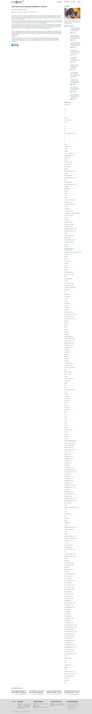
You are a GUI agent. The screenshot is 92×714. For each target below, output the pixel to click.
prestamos (66, 518)
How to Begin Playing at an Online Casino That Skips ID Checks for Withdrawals (19, 692)
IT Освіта (66, 298)
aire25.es (66, 151)
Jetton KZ (66, 305)
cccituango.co (67, 209)
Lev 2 (65, 327)
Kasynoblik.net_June (68, 316)
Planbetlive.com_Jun (68, 476)
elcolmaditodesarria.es (69, 242)
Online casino (67, 381)
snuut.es (66, 558)
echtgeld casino (15, 34)
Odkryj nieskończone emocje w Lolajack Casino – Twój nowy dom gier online (72, 692)
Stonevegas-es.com (68, 596)
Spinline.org (66, 571)
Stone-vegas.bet (67, 576)
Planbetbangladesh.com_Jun (70, 469)
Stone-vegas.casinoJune (69, 580)
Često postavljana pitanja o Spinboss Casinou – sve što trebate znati (54, 692)
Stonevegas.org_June (69, 618)
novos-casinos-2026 (68, 378)
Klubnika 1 (66, 321)
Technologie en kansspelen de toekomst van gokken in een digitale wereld (75, 59)
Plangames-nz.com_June (69, 487)
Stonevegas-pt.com (68, 598)
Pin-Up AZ (66, 394)
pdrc (65, 387)
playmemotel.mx (68, 503)
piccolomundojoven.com (69, 389)
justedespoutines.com (69, 312)
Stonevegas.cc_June (68, 605)
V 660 (65, 669)
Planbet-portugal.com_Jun (70, 449)
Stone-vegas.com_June (69, 585)
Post (65, 509)
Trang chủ (59, 2)
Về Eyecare (66, 2)
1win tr (65, 122)
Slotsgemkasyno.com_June (70, 556)
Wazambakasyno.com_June (70, 674)
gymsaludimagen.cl (68, 279)
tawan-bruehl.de (67, 658)
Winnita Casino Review (69, 676)
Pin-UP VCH (66, 407)
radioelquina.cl (67, 523)
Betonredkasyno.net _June (70, 171)
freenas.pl (66, 263)
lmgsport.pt (66, 334)
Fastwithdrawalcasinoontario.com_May (72, 252)
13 (64, 111)
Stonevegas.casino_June (69, 603)
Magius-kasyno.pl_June (69, 341)
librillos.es (66, 330)
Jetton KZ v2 (67, 307)
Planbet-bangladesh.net (69, 445)
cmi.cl (65, 217)
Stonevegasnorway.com (69, 649)
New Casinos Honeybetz (69, 367)
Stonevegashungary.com (69, 640)
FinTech (66, 256)
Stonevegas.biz (67, 600)
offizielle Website (43, 23)
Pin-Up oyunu (67, 401)
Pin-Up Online (67, 398)
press (65, 516)
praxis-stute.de (67, 514)
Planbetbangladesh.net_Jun (70, 472)
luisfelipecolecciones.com (69, 338)
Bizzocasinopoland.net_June (70, 177)
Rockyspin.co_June (68, 540)
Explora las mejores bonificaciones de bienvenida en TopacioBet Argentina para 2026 (75, 66)
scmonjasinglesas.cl (68, 547)
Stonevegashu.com (68, 638)
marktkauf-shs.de (68, 347)
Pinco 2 (65, 416)
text (65, 660)
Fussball (66, 265)
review (65, 532)
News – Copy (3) (67, 374)
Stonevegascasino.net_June (70, 627)
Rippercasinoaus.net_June (70, 536)
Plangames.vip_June (68, 492)
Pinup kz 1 (66, 434)
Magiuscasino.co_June (69, 343)
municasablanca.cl (68, 363)
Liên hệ (78, 2)
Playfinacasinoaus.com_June (70, 500)
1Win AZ (65, 118)
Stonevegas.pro (67, 620)
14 (64, 113)
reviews (66, 534)
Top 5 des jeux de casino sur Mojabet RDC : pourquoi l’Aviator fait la (75, 74)
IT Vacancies (67, 294)
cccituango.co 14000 (68, 211)
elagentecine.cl (67, 237)
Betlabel (66, 169)
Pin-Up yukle (67, 409)
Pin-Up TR (66, 403)
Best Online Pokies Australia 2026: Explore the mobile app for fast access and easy (75, 37)
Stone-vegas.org (67, 591)
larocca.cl (66, 323)
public (65, 520)
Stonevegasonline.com (69, 651)
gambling (66, 267)
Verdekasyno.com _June (69, 671)
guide (65, 276)
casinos (66, 206)
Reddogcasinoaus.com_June (70, 527)
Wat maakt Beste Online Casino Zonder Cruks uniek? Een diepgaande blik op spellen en (74, 89)
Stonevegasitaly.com (68, 642)
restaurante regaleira (68, 529)
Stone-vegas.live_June (69, 589)
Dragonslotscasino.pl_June (70, 231)
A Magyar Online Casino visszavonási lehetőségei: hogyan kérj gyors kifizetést (74, 81)
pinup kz (66, 432)
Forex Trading (67, 261)
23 (64, 129)
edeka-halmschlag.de (69, 235)
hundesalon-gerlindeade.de (70, 287)
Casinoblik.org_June (68, 202)
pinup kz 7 (66, 438)
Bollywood (66, 186)
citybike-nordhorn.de (68, 215)
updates (66, 667)
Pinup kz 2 (66, 436)
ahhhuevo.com (67, 146)
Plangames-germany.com (69, 485)
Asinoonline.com (67, 166)
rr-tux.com (66, 543)
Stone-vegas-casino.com (69, 574)
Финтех (65, 682)
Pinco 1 (65, 414)
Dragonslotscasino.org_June (70, 229)
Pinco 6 (65, 425)
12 (64, 109)
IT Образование (67, 296)
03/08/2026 (24, 694)
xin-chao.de (66, 678)
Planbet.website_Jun (68, 467)
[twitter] (15, 45)
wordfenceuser (18, 694)
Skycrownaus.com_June (69, 549)
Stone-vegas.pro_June (69, 594)
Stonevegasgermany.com (69, 634)
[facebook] (12, 45)
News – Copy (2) (67, 372)
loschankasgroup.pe (68, 336)
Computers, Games (68, 222)
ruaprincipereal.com (68, 545)
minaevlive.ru (67, 350)
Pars (65, 385)
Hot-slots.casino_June (69, 283)
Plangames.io (67, 489)
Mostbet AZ (66, 361)
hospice (66, 281)
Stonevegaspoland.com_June (70, 654)
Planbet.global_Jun (68, 458)
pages (65, 383)
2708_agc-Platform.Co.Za (69, 133)
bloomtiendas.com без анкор (70, 184)
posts (65, 512)
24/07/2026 (60, 694)
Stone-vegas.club (68, 583)
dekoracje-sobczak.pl (69, 224)
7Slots (65, 144)
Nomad (65, 376)
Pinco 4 (65, 421)
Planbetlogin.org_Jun (68, 480)
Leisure (65, 325)
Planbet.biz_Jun (67, 454)
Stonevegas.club (67, 609)
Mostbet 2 (66, 356)
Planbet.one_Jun (68, 463)
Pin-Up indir (66, 396)
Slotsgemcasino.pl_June (69, 554)
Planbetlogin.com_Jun (69, 478)
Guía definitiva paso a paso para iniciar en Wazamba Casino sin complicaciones (36, 692)
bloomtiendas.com (68, 182)
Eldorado (66, 244)
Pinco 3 (65, 418)
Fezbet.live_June (68, 254)
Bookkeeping (67, 189)
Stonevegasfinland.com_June (70, 631)
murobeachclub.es (68, 365)
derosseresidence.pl (68, 226)
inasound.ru (66, 290)
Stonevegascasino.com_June (70, 625)
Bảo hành (73, 2)
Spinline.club (67, 567)
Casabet (66, 193)
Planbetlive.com (67, 474)
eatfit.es (66, 233)
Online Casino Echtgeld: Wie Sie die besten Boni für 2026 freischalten (75, 44)
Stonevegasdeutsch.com (69, 629)
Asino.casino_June (68, 162)
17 (64, 115)
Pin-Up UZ (66, 405)
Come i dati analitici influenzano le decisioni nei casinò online (75, 96)
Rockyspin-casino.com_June (70, 538)
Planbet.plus (67, 465)
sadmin (25, 9)
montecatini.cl (67, 352)
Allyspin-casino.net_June (69, 153)
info (65, 292)
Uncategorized (67, 665)
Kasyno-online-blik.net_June (70, 314)
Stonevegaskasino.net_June (70, 647)
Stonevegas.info (67, 611)
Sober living (66, 560)
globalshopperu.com (68, 272)
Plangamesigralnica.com (69, 494)
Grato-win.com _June (69, 274)
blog (65, 180)
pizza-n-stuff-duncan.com (70, 443)
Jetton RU (66, 310)
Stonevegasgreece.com (69, 636)
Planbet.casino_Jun (68, 456)
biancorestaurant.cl (68, 175)
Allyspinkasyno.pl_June (69, 155)
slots (65, 552)
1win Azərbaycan (67, 120)
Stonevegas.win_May (68, 622)
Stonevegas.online (68, 616)
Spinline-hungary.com (69, 565)
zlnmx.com (66, 680)
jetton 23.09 (66, 303)
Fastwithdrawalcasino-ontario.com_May (69, 249)
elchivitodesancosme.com (69, 240)
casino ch (66, 197)
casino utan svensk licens (69, 200)
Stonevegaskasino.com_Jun (70, 645)
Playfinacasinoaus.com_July (70, 498)
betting (65, 173)
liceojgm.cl (66, 332)
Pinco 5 (65, 423)
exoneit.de (66, 246)
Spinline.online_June (68, 569)
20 (64, 126)
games (65, 270)
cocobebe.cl (67, 220)
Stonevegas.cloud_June (69, 607)
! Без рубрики (66, 104)
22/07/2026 (77, 694)
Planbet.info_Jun (68, 461)
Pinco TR (66, 427)
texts (65, 662)
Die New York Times (47, 28)
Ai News (66, 149)
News (65, 370)
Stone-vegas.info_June (69, 587)
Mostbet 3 (66, 358)
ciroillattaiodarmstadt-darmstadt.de (72, 213)
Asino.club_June (67, 164)
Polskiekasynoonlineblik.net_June (71, 507)
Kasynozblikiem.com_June (70, 318)
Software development (69, 563)
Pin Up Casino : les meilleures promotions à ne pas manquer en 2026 (75, 52)
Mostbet (66, 354)
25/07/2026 (42, 694)
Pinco (65, 412)
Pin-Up (65, 392)
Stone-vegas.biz (67, 578)
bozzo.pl (66, 191)
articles (66, 160)
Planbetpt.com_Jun (68, 483)
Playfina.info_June (68, 496)
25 (64, 131)
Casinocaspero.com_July (69, 204)
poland (65, 505)
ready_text (66, 525)
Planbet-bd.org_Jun (68, 447)
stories (65, 656)
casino (13, 9)
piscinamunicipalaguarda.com (70, 441)
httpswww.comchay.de (69, 285)
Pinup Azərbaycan (68, 429)
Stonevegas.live (67, 614)
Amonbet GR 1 (67, 157)
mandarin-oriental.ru (68, 345)
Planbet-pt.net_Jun (68, 452)
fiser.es (65, 259)
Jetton (65, 301)
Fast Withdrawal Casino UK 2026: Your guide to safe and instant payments (75, 30)
